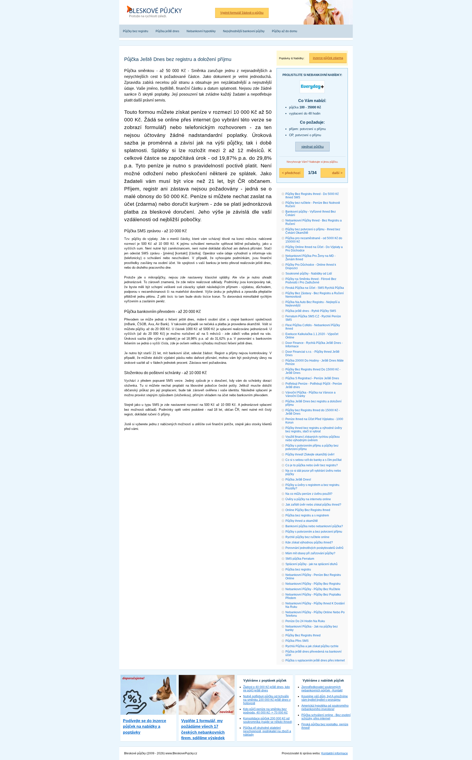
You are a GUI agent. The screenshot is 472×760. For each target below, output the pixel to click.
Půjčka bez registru (298, 569)
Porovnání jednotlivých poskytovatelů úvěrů (314, 548)
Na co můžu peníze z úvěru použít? (308, 494)
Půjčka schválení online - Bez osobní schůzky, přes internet (326, 716)
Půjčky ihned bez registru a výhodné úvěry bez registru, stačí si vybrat (313, 429)
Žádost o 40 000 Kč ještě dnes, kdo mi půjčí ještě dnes (266, 688)
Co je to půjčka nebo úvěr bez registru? (311, 465)
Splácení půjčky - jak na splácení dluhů (311, 564)
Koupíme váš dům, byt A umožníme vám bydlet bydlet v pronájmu (324, 698)
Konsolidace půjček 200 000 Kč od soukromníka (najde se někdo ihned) (267, 720)
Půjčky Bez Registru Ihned (303, 635)
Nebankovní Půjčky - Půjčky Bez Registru (312, 583)
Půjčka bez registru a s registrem (307, 515)
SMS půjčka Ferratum (299, 558)
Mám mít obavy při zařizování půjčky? (310, 553)
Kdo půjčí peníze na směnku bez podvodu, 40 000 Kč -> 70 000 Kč (265, 710)
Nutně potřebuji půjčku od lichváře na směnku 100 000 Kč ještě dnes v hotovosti (267, 700)
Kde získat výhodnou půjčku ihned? (309, 542)
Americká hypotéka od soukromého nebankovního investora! (325, 707)
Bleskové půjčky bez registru (153, 2)
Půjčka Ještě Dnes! (298, 479)
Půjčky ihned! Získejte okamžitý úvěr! (309, 454)
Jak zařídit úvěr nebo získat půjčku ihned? (313, 504)
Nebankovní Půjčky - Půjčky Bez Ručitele (312, 589)
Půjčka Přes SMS (297, 641)
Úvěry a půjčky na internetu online (308, 499)
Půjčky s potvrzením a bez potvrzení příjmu (313, 531)
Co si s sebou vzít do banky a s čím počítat (313, 460)
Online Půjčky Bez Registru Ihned (307, 510)
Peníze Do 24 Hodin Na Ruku (305, 621)
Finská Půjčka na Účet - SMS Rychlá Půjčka (314, 288)
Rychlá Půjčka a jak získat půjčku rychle (312, 646)
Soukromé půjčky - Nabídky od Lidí (308, 273)
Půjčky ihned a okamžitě (301, 521)
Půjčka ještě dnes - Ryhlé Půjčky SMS (310, 311)
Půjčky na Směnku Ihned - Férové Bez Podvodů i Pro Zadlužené (310, 280)
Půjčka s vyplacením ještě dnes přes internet (315, 660)
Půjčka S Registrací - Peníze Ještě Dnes (312, 378)
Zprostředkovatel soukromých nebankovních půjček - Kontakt (321, 688)
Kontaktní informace (334, 753)
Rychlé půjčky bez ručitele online (307, 537)
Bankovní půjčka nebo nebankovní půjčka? (314, 526)
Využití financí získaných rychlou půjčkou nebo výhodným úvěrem (312, 438)
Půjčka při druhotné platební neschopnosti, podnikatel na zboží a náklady (267, 731)
